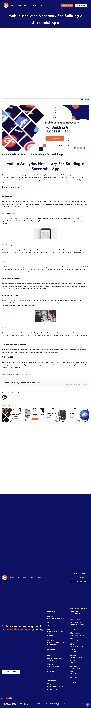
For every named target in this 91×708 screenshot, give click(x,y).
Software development (16, 629)
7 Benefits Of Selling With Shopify (33, 415)
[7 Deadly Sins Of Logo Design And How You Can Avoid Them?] (56, 415)
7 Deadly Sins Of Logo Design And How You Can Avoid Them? (55, 415)
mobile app (68, 175)
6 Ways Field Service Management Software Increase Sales (10, 415)
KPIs (10, 303)
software (38, 250)
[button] (3, 704)
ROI (72, 283)
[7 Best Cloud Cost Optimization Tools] (79, 415)
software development (20, 374)
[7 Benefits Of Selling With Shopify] (34, 415)
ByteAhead (5, 374)
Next (86, 100)
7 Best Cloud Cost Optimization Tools (78, 415)
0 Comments (28, 374)
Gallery (13, 415)
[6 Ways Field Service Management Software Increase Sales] (11, 415)
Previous (80, 100)
